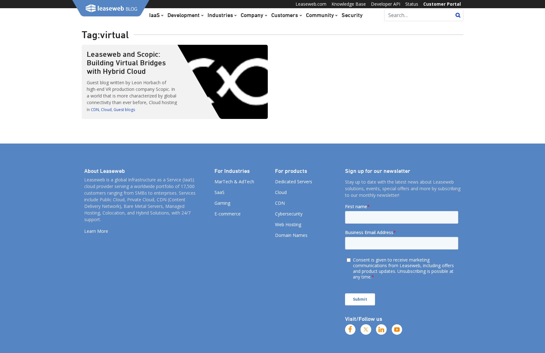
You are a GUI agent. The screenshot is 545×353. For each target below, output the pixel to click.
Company (252, 15)
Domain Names (291, 235)
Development (183, 15)
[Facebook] (350, 329)
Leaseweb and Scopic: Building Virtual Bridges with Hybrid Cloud (126, 62)
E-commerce (227, 214)
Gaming (222, 203)
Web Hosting (288, 224)
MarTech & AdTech (234, 182)
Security (352, 15)
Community (320, 15)
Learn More (96, 231)
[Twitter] (365, 329)
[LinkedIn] (381, 329)
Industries (220, 15)
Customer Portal (442, 4)
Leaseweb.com (311, 4)
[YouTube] (397, 329)
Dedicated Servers (293, 182)
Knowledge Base (348, 4)
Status (411, 4)
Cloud (106, 109)
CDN (95, 109)
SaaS (219, 192)
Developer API (385, 4)
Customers (284, 15)
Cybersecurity (288, 214)
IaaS (154, 15)
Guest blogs (124, 109)
